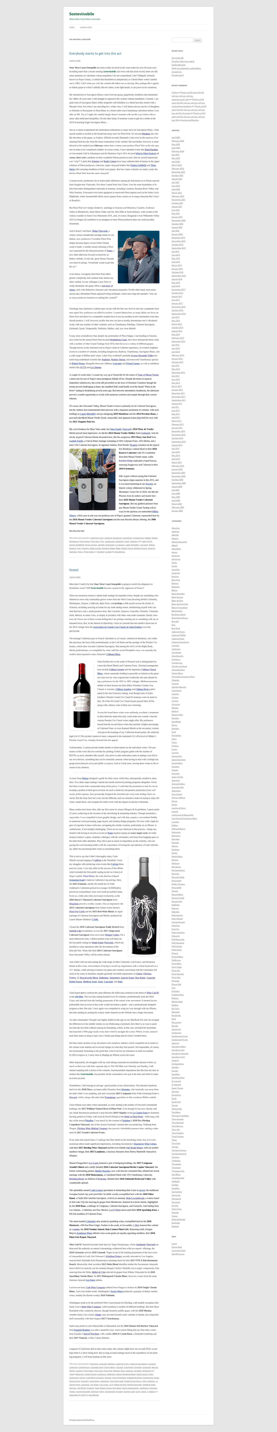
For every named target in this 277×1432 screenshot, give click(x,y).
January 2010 (177, 469)
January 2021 (177, 217)
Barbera (111, 1364)
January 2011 (177, 427)
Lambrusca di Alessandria (182, 815)
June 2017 (176, 300)
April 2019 (176, 262)
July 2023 (175, 154)
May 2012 (176, 383)
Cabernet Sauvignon (113, 538)
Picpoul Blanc (177, 956)
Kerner (174, 801)
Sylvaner (175, 1091)
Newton (72, 548)
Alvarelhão (176, 548)
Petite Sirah (176, 949)
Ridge (118, 548)
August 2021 (177, 206)
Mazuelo (175, 842)
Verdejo (175, 1185)
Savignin (175, 1060)
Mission (79, 1370)
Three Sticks (89, 552)
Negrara (175, 908)
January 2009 (177, 510)
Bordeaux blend (178, 614)
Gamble (101, 545)
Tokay (174, 1140)
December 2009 (178, 472)
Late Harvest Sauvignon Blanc (184, 818)
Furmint (175, 752)
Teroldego (176, 1112)
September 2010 (179, 441)
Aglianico (175, 531)
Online (174, 92)
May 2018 (176, 282)
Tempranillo (177, 1108)
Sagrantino (176, 1029)
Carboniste (74, 1377)
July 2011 (175, 407)
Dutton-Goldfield (76, 545)
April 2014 (176, 351)
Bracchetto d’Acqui (180, 618)
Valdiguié (175, 1181)
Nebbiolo (176, 905)
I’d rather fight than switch (183, 61)
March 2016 (177, 324)
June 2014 (176, 348)
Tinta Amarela (178, 1119)
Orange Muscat (178, 922)
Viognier (133, 541)
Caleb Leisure (142, 1374)
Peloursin (176, 936)
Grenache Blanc (178, 784)
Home (71, 27)
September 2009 (179, 483)
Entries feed (177, 1247)
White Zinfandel (178, 1219)
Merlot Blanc (177, 856)
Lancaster (144, 545)
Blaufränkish (177, 611)
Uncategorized (178, 1178)
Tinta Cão (176, 1129)
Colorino (175, 694)
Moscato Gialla (178, 877)
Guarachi (85, 1381)
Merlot (155, 538)
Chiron (82, 1377)
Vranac (175, 1216)
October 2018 (177, 272)
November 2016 (178, 306)
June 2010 (176, 452)
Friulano (175, 746)
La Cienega (96, 367)
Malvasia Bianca (178, 828)
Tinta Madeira (178, 1133)
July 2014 (175, 345)
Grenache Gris (178, 787)
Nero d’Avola (177, 918)
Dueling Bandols (179, 65)
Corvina (175, 701)
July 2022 (175, 182)
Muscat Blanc (177, 894)
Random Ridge (108, 548)
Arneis (174, 566)
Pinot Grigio (88, 1370)
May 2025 (176, 144)
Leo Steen (94, 1384)
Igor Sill (175, 120)
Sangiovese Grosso (180, 1036)
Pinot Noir (95, 541)
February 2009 (178, 507)
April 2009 (176, 500)
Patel (97, 1388)
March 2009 (177, 504)
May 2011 (176, 414)
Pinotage (175, 981)
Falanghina (176, 735)
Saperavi (129, 1370)
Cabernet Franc (97, 538)
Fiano (174, 739)
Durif (174, 732)
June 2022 (176, 186)
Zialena (152, 1391)
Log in (174, 1243)
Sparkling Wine (178, 1077)
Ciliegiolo (175, 680)
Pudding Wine (178, 994)
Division (108, 1377)
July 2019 (175, 251)
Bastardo (175, 587)
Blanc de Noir (177, 600)
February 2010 (178, 466)
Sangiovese (110, 541)
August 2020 (177, 227)
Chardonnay (138, 538)
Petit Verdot (84, 541)
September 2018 (179, 275)
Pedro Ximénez (178, 932)
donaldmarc (120, 552)
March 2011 (177, 421)
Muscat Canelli (178, 898)
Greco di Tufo (177, 777)
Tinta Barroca (177, 1126)
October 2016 (177, 310)
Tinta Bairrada (178, 1122)
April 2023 (176, 161)
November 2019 (178, 241)
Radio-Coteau (95, 548)
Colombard (129, 1367)
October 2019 (177, 244)
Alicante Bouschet (179, 542)
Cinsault (119, 1367)
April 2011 (176, 417)
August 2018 (177, 279)
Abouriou (94, 1364)
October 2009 (177, 479)
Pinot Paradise (151, 149)
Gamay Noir (177, 756)
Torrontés (176, 1143)
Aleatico (175, 538)
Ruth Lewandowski (130, 1388)
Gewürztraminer (179, 759)
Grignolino (176, 790)
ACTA (150, 541)
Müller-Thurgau (178, 884)
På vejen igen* (178, 75)
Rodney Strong (140, 548)
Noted (73, 570)
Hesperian (104, 1381)
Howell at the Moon (132, 1381)
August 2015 (177, 331)
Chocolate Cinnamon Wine (183, 676)
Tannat (175, 1105)
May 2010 (176, 455)
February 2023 (178, 168)
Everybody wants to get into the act (95, 53)
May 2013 (176, 369)
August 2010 (177, 445)
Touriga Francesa (179, 1150)
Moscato (175, 873)
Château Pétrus (113, 654)
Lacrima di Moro (179, 808)
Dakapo (175, 707)
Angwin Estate (91, 1374)
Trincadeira (176, 1164)
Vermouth (176, 1195)
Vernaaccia (176, 1198)
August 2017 (177, 296)
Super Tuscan (177, 1088)
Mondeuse (73, 541)
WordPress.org (178, 1254)
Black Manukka (178, 593)
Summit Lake (129, 1391)
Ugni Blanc (176, 1174)
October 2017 (177, 293)
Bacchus (175, 576)
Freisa (174, 742)
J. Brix (144, 1381)
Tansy (80, 552)
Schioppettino (178, 1064)
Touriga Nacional (179, 1153)
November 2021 (178, 199)
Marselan (176, 839)
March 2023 (177, 165)
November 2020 (178, 220)
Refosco (175, 998)
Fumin (174, 749)
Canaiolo (152, 1364)
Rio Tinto (175, 1008)
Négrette (175, 911)
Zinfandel (146, 1370)
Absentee (80, 1374)
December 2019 (178, 237)
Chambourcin (177, 656)
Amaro (174, 552)
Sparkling (119, 541)
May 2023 (176, 158)
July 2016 (175, 317)
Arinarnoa (176, 559)
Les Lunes (104, 1384)
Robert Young (127, 548)
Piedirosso (176, 960)
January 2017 (177, 303)
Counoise (176, 704)
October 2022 (177, 175)
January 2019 (177, 268)
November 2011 (178, 396)
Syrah (126, 541)
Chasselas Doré (96, 1367)
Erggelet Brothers (134, 1377)
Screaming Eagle (83, 1391)
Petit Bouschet (178, 939)
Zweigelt (175, 1226)
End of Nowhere (119, 1377)
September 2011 (179, 400)
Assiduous (102, 1374)
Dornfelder (176, 721)
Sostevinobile (81, 13)
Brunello (175, 621)
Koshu (174, 804)
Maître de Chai (120, 1384)
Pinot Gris (98, 1370)
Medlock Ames (149, 1384)
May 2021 (176, 213)
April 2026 (176, 137)
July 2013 (175, 365)
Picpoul (175, 953)
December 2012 (178, 372)
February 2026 (178, 141)
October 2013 (177, 362)
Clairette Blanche (179, 687)
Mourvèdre (176, 880)
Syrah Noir (176, 1102)
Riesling (116, 1370)
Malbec (148, 538)
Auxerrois (176, 573)
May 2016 (176, 320)
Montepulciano (178, 870)
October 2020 (177, 224)
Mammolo (176, 832)
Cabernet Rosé (178, 638)
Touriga (175, 1147)
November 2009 (178, 476)
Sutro (138, 1391)
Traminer (175, 1157)
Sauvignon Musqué (180, 1053)
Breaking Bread (128, 1374)
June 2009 (176, 493)
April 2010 (176, 459)
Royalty (175, 1026)
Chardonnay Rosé (179, 666)
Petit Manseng (178, 943)
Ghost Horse (74, 1381)
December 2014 (178, 341)
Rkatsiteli (175, 1012)
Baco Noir (176, 580)
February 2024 (178, 151)
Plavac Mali (176, 984)
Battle (119, 1374)
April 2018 (176, 286)
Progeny (85, 548)
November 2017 (178, 289)
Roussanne (176, 1022)
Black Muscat (177, 597)
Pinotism (146, 134)
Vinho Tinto (177, 1209)
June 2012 (176, 379)
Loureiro (175, 822)
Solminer (95, 1391)
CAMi (151, 1374)
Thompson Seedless (180, 1115)
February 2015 (178, 338)
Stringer (119, 1391)
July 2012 (175, 376)
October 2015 (177, 327)
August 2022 (177, 179)
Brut (173, 625)
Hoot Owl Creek (116, 1381)
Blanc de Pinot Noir (180, 604)
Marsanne (176, 835)
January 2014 (177, 358)
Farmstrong (110, 1097)
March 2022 (177, 192)
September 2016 (179, 313)
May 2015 (176, 334)
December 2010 (178, 431)
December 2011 (178, 393)
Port (102, 541)
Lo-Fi (111, 1384)
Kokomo (151, 1381)
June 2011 (176, 410)
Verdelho (138, 1370)
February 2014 (178, 355)
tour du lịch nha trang (181, 113)
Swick (143, 1391)
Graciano (175, 766)
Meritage (175, 849)
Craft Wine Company (95, 1377)
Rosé (123, 1370)
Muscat (175, 891)
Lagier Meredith (132, 545)
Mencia (155, 1367)
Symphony (176, 1095)
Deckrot (175, 711)
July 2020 (175, 230)
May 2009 (176, 497)
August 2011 (177, 403)
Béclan (174, 590)
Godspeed (109, 545)
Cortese (175, 697)
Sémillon (175, 1067)
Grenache (147, 1367)
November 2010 (178, 434)
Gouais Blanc (177, 763)
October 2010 (177, 438)
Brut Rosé (176, 628)
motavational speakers (181, 106)
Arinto (174, 562)
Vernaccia (176, 1202)
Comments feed (178, 1250)
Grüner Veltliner (178, 797)
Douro (174, 725)
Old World (81, 1388)
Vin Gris (175, 1205)
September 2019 (179, 248)
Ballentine (111, 1374)
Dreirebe (138, 1367)
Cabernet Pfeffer (179, 635)
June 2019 (176, 255)
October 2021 (177, 203)
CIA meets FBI (178, 58)
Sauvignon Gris (178, 1050)
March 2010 (177, 462)
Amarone (176, 555)
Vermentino (177, 1191)
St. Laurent (176, 1081)
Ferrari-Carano (91, 545)
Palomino (176, 925)
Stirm (101, 1391)
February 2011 (178, 424)
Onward (90, 1388)
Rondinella (176, 1015)
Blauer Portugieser (180, 607)
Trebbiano (176, 1160)
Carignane (73, 1367)
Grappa (175, 770)
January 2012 (177, 389)
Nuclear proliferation (190, 120)
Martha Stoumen (134, 1384)
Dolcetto (175, 718)
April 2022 (176, 189)
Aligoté (175, 545)
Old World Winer (134, 1148)
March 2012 (177, 386)
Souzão (175, 1070)
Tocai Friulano (178, 1136)
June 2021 (176, 210)
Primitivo (175, 991)
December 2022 (178, 172)
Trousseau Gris (178, 1171)
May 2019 (176, 258)
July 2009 (175, 490)
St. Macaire (176, 1084)
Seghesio (73, 552)
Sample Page (86, 27)
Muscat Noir (177, 901)
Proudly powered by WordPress (81, 1420)
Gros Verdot (177, 794)
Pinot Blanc (176, 963)
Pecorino (175, 929)
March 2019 (177, 265)
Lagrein (175, 811)
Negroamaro (177, 915)
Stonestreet (110, 1391)
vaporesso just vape (180, 99)
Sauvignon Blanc (179, 1046)
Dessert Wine (177, 714)
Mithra (152, 545)
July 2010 (175, 448)
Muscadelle (176, 887)
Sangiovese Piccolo (180, 1039)
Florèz (98, 1314)
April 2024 (176, 147)
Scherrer (151, 548)
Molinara (175, 863)
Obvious (72, 1388)
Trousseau (176, 1167)
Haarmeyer (94, 1381)
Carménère (127, 538)
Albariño (175, 535)
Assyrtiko (103, 1364)
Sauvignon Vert (178, 1057)
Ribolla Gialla (177, 1001)
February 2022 (178, 196)
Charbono (176, 659)
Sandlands (144, 1388)
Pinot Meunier (178, 974)
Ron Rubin (117, 1388)
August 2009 (177, 486)
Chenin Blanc (109, 1367)
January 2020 (177, 234)
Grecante (175, 773)
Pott (79, 548)
